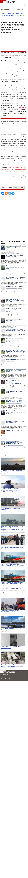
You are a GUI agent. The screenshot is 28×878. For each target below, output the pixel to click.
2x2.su (16, 171)
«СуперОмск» (5, 160)
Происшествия (5, 15)
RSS (9, 678)
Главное (3, 13)
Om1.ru (17, 131)
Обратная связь (4, 676)
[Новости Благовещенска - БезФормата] (8, 1)
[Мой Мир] (13, 193)
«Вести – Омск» (20, 151)
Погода (22, 13)
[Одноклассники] (6, 193)
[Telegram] (9, 193)
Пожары (13, 15)
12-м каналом (19, 107)
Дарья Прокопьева (10, 184)
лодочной (6, 63)
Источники (15, 13)
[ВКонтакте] (2, 193)
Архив (9, 13)
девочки (8, 55)
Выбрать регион (4, 677)
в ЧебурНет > (21, 15)
